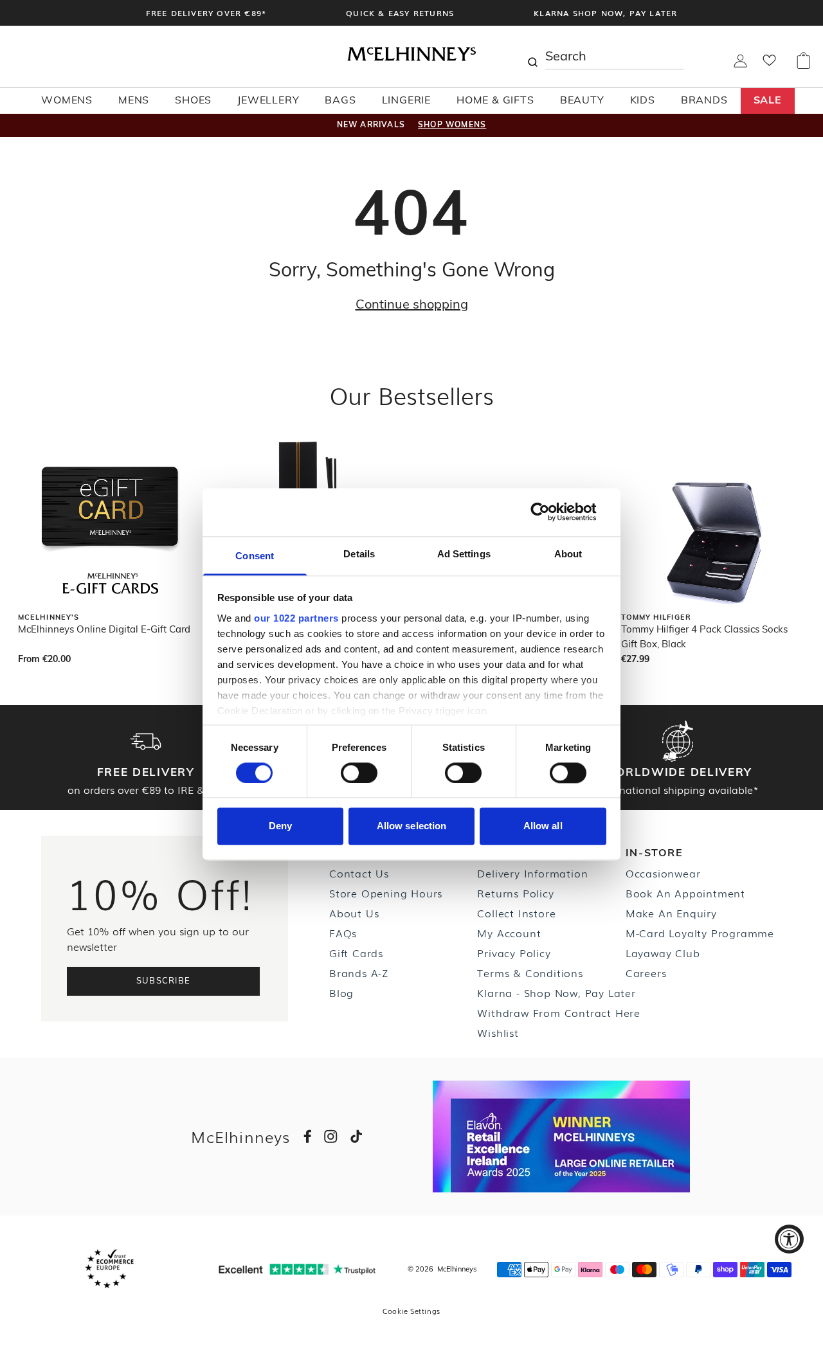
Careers (646, 972)
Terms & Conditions (530, 972)
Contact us (359, 873)
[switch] (359, 772)
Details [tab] (359, 553)
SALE (768, 101)
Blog (341, 992)
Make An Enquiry (671, 913)
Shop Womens (452, 125)
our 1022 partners (296, 618)
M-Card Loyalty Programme (700, 932)
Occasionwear (663, 873)
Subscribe (163, 981)
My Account (509, 932)
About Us (354, 913)
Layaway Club (663, 952)
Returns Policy (515, 893)
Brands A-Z (358, 972)
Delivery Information (532, 873)
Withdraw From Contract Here (558, 1012)
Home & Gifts (495, 101)
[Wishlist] (769, 64)
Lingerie (406, 101)
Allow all (543, 826)
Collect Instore (516, 913)
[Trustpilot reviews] (297, 1269)
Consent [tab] (254, 555)
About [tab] (568, 553)
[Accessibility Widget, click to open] (789, 1239)
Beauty (582, 101)
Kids (642, 101)
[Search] (532, 56)
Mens (133, 101)
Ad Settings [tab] (464, 553)
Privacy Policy (513, 952)
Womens (67, 101)
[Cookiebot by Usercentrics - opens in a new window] (550, 511)
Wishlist (497, 1032)
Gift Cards (356, 952)
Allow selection (412, 826)
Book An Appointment (685, 893)
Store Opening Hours (385, 893)
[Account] (740, 65)
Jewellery (268, 101)
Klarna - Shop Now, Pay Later (556, 992)
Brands (704, 101)
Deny (280, 826)
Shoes (193, 101)
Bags (340, 101)
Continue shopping (412, 305)
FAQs (343, 932)
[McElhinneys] (411, 58)
